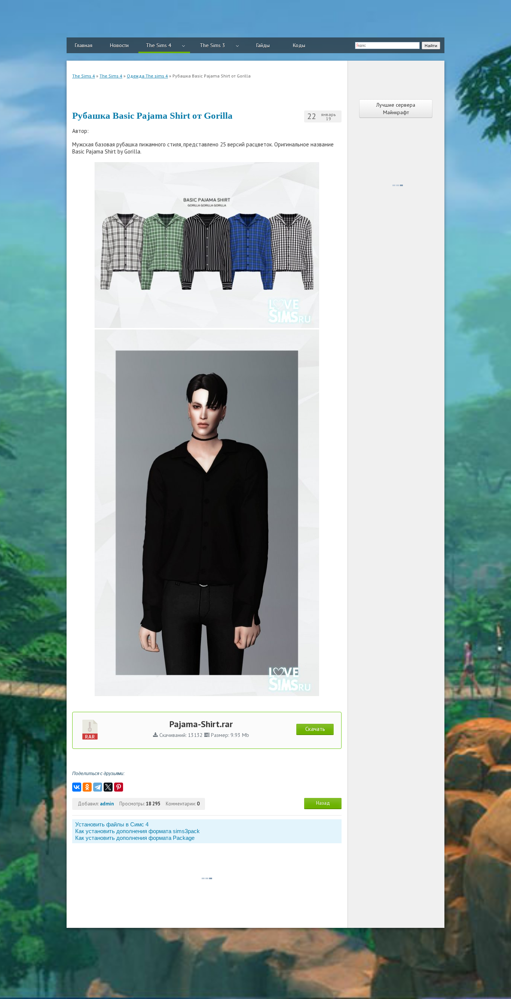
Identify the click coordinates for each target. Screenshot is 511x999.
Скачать (315, 728)
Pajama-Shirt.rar (201, 724)
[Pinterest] (118, 787)
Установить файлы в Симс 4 (112, 824)
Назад (323, 803)
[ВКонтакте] (76, 787)
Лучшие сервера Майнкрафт (395, 108)
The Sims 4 (158, 45)
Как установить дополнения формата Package (135, 838)
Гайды (263, 45)
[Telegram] (97, 787)
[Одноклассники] (87, 787)
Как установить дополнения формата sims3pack (137, 831)
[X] (108, 787)
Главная (83, 45)
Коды (299, 45)
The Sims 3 (212, 45)
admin (107, 804)
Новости (119, 45)
